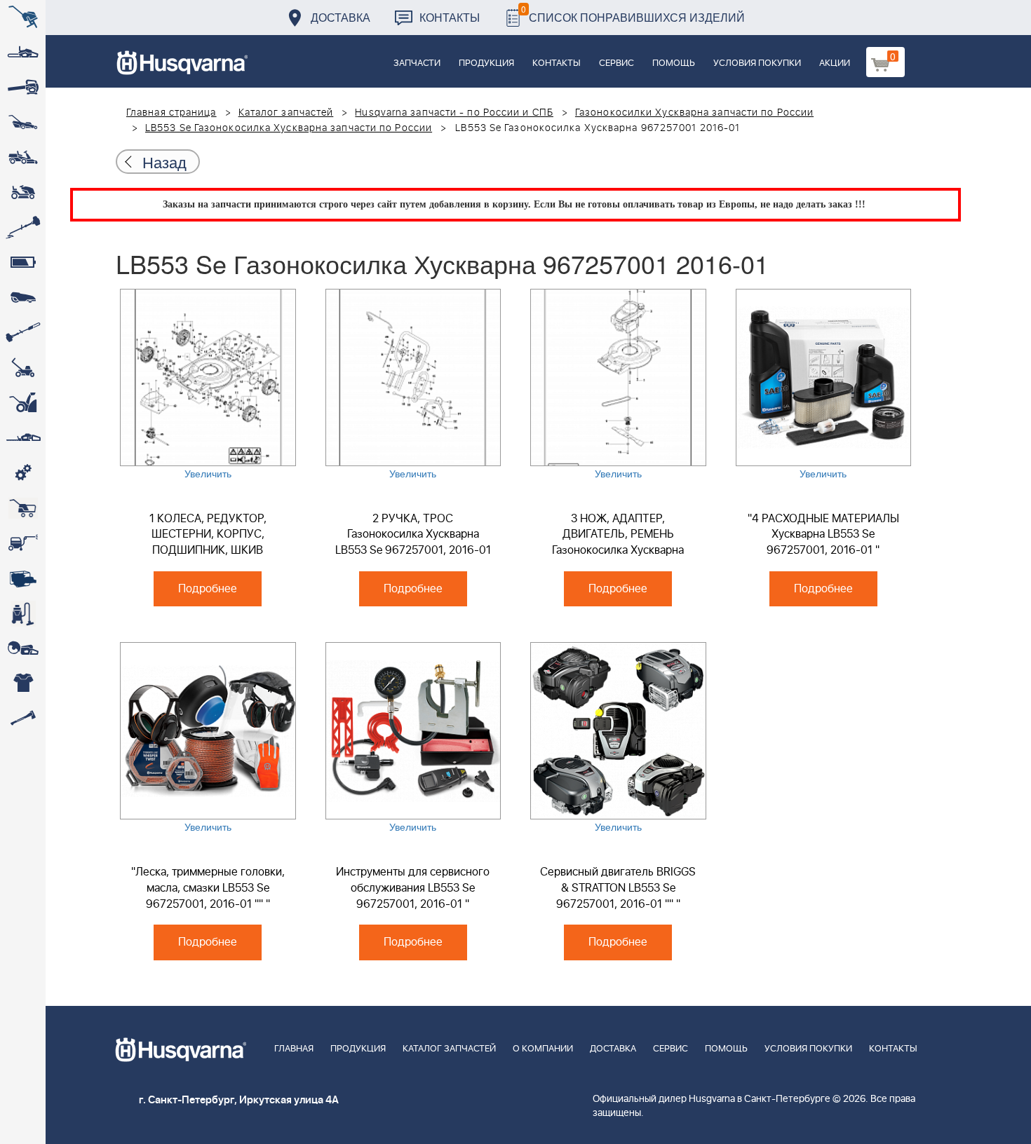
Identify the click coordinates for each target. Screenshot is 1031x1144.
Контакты (449, 17)
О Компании (543, 1049)
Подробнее (207, 588)
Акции (834, 63)
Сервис (616, 63)
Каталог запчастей (286, 113)
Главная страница (171, 113)
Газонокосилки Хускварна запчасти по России (694, 113)
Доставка (340, 17)
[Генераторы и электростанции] (23, 508)
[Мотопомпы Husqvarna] (23, 578)
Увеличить (207, 473)
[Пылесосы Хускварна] (23, 613)
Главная (294, 1049)
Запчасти (416, 63)
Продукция (486, 63)
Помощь (673, 63)
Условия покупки (757, 63)
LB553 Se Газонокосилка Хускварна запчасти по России (288, 128)
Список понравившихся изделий (633, 14)
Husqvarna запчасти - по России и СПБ (454, 113)
